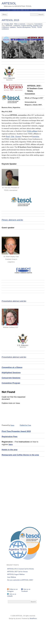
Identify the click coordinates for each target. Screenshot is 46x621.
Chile (12, 136)
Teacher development (24, 27)
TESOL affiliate (32, 131)
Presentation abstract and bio (14, 301)
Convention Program (11, 383)
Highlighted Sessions (11, 373)
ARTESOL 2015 (10, 20)
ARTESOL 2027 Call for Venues (17, 571)
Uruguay (18, 136)
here (11, 444)
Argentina (35, 136)
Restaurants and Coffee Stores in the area (20, 455)
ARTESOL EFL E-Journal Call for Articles (20, 569)
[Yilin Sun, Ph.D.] (10, 185)
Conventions (38, 24)
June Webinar (11, 577)
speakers (13, 27)
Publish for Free (25, 425)
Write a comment (19, 24)
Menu (5, 14)
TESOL (33, 27)
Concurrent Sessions (11, 378)
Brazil (8, 136)
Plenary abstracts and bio (12, 220)
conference (16, 25)
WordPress (33, 618)
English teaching (26, 25)
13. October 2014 (7, 24)
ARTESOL (9, 3)
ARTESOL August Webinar (16, 574)
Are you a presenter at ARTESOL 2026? (20, 580)
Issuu (12, 425)
